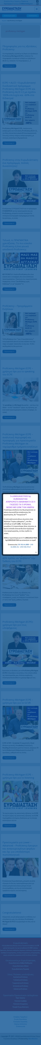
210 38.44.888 (23, 545)
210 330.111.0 (25, 547)
